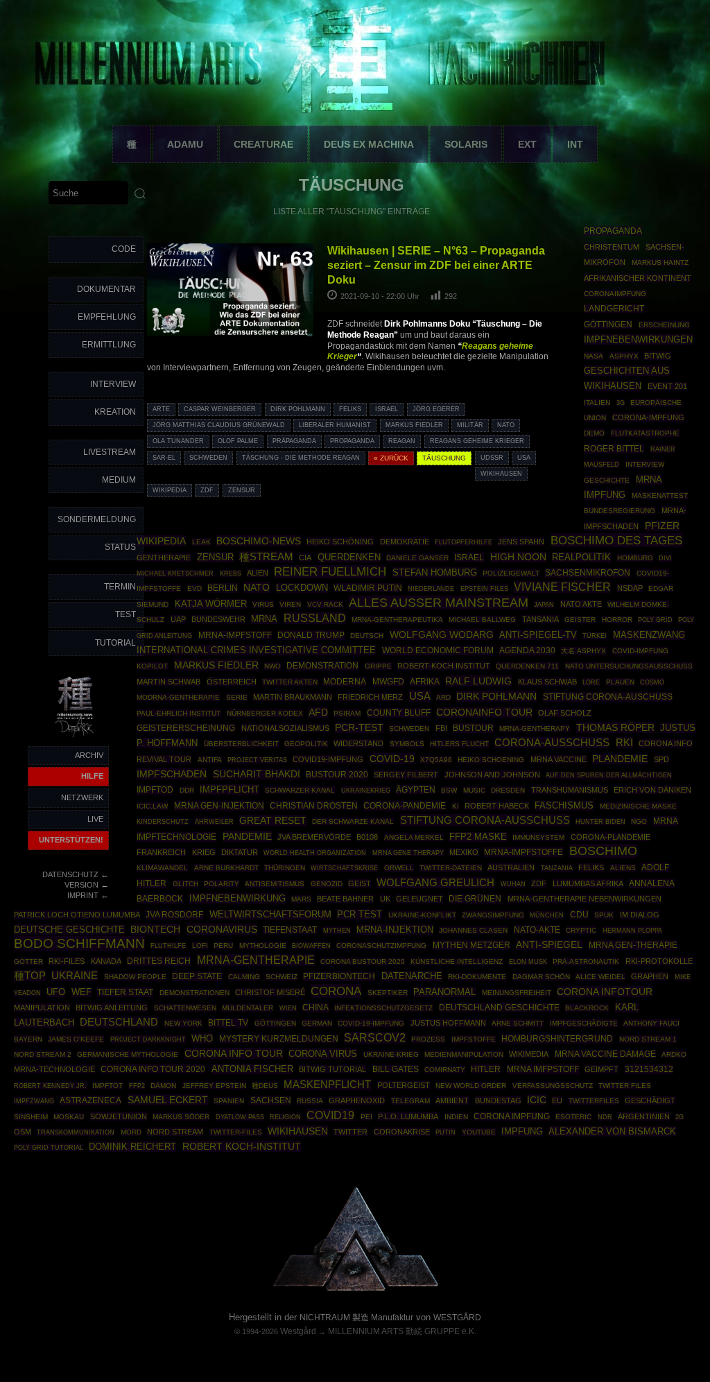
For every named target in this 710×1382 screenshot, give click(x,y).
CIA (305, 557)
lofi (200, 945)
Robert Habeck (497, 806)
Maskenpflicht (327, 1084)
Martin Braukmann (292, 697)
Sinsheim (31, 1117)
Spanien (229, 1101)
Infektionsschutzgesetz (383, 1008)
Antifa (210, 759)
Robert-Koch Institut (443, 666)
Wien (288, 1008)
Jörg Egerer (436, 409)
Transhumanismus (569, 790)
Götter (28, 961)
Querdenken (349, 557)
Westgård (298, 1331)
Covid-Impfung (640, 651)
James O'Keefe (76, 1039)
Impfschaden (172, 773)
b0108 (367, 837)
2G (679, 1117)
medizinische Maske (638, 806)
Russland (315, 618)
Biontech (155, 929)
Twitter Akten (290, 682)
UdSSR (491, 457)
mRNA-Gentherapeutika (397, 619)
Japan (544, 604)
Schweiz (281, 977)
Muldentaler (247, 1008)
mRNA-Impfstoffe (523, 852)
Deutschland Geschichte (499, 1007)
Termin (120, 586)
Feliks (350, 409)
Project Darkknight (148, 1039)
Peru (223, 945)
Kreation (115, 412)
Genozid (327, 884)
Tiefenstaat (290, 930)
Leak (201, 542)
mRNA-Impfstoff (235, 635)
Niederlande (431, 588)
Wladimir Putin (368, 587)
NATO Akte (581, 604)
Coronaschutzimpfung (381, 945)
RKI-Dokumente (477, 977)
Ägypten (415, 789)
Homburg (635, 558)
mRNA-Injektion (394, 929)
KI (455, 806)
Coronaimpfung (615, 293)
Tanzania (557, 868)
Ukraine (74, 975)
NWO (272, 666)
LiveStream (109, 452)
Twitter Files (624, 1085)
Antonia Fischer (252, 1069)
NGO (639, 821)
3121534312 (649, 1069)
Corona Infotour (604, 991)
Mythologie (262, 945)
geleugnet (419, 899)
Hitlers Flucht (459, 744)
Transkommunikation (75, 1132)
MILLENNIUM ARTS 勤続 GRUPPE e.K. (402, 1331)
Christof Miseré (270, 992)
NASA (593, 356)
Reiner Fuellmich (330, 571)
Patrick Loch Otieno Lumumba (77, 914)
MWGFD (388, 681)
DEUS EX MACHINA (369, 144)
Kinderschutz (163, 821)
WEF (81, 992)
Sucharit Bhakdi (256, 774)
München (547, 915)
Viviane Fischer (562, 587)
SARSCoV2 (375, 1038)
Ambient (452, 1100)
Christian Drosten (314, 805)
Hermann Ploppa (632, 930)
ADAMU (185, 144)
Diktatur (239, 852)
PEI (366, 1117)
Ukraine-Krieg (391, 1054)
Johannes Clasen (473, 930)
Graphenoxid (357, 1100)
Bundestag (498, 1100)
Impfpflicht (229, 789)
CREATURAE (263, 144)
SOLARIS (465, 144)
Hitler (486, 1068)
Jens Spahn (521, 541)
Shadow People (135, 977)
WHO (202, 1038)
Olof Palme (238, 441)
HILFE (92, 776)
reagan (401, 441)
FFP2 (137, 1085)
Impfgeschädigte (584, 1023)
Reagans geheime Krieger (477, 441)
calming (244, 977)
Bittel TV (228, 1023)
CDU (579, 914)
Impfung (522, 1132)
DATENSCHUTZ (70, 874)
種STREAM (266, 556)
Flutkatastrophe (645, 433)
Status (120, 547)
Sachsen (270, 1100)
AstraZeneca (90, 1100)
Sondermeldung (97, 519)
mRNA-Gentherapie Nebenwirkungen (584, 899)
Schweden (208, 457)
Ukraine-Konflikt (422, 915)
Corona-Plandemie (610, 837)
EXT (527, 144)
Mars (301, 899)
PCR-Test (359, 728)
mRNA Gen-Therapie (633, 945)
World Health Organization (314, 852)
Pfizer (662, 526)
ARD (443, 697)
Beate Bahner (345, 899)
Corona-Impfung (648, 417)
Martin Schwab (168, 681)
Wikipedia (170, 490)
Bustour (473, 728)
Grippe (378, 666)
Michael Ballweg (482, 619)
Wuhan (513, 884)
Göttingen (275, 1023)
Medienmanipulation (463, 1054)
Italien (597, 402)
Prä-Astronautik (586, 961)
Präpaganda (294, 441)
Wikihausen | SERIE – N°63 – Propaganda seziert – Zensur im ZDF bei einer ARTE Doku (436, 265)
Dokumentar (106, 289)
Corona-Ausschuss (551, 742)
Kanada (106, 961)
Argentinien (644, 1116)
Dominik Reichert (132, 1146)
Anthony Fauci (651, 1023)
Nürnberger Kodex (265, 713)
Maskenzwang (649, 635)
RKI (624, 742)
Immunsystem (538, 837)
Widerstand (358, 743)
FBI (441, 728)
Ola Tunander (178, 441)
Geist (359, 883)
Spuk (604, 915)
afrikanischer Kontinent (637, 278)
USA (523, 457)
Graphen (649, 976)
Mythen (337, 930)
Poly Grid (655, 619)
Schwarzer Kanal (300, 790)
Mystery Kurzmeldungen (278, 1039)
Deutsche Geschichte (69, 929)
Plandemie (620, 759)
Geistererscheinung (186, 728)
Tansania (540, 619)
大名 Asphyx (583, 651)
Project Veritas (257, 760)
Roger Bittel (614, 449)
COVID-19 (392, 758)
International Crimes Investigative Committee (256, 650)
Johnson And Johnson (492, 774)
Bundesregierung (619, 511)
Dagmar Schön (541, 977)
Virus (263, 604)
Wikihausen (501, 473)
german (317, 1023)
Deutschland (119, 1022)
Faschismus (564, 806)
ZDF (207, 490)
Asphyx (624, 356)
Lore (591, 682)
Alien (257, 573)
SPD (661, 759)
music (474, 790)
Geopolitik (306, 744)
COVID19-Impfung (328, 759)
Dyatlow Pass (240, 1117)
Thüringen (284, 868)
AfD (318, 712)
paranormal (444, 992)
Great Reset (272, 820)
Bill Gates (395, 1069)
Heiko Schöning (340, 541)
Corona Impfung (512, 1116)
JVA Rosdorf (174, 914)
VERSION (81, 885)
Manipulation (42, 1007)
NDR (605, 1117)
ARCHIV (89, 755)
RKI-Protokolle (659, 961)
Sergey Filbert (406, 774)
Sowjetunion (118, 1116)
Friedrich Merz (370, 697)
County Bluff (399, 713)
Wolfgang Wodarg (442, 634)
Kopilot (152, 666)
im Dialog (639, 914)
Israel (386, 409)
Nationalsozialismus (285, 728)
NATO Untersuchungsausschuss (629, 666)
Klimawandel (162, 868)
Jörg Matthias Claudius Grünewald (219, 425)
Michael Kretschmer (175, 573)
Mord (131, 1132)
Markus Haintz (660, 262)
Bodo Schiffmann (79, 943)
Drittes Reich (159, 961)
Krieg (204, 852)
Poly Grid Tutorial (48, 1147)
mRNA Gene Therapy (408, 852)
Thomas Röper (615, 727)
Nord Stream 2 (42, 1054)
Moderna (344, 681)
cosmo (652, 682)
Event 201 (667, 386)
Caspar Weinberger (220, 409)
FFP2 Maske (478, 837)
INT (575, 144)
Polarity (221, 884)
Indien (456, 1117)
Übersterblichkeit (241, 744)
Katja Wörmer (211, 604)
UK (385, 899)
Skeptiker (387, 992)
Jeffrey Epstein (214, 1085)
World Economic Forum (438, 650)
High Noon (518, 557)
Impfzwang (34, 1101)
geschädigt (650, 1100)
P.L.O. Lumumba (408, 1116)
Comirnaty (444, 1069)
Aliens (623, 868)
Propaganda (352, 441)
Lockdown (302, 588)
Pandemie (247, 836)
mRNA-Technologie (54, 1069)
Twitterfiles (594, 1101)
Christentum (611, 247)
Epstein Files (484, 588)
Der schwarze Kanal (353, 821)
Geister (580, 619)
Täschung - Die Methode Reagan (301, 457)
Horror (617, 619)
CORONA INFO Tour (233, 1053)
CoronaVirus (222, 929)
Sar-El (164, 457)
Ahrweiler (214, 821)
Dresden (508, 790)
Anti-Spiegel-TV (538, 635)
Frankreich (161, 852)
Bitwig (657, 356)
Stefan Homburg (434, 572)
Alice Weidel (600, 977)
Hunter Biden (600, 821)
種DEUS (265, 1085)
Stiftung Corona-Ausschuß (485, 820)
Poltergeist (403, 1085)
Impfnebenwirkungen (638, 339)
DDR (187, 790)
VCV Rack (325, 604)
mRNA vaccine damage (605, 1054)
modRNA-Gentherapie (178, 697)
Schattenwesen (185, 1008)
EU (557, 1100)
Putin (445, 1132)
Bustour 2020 (337, 774)
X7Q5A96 (436, 759)
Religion (285, 1117)
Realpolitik (581, 557)
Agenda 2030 (527, 650)
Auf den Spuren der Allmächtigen (609, 775)
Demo (594, 433)
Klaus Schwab (547, 681)
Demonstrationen (194, 992)
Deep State (197, 976)
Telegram (410, 1101)
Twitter (350, 1132)
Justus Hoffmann (448, 1023)
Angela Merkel (414, 837)
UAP (178, 619)
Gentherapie (164, 557)
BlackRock (587, 1008)
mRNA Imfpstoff (543, 1069)
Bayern (28, 1039)
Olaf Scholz (564, 713)
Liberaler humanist (335, 425)
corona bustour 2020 (362, 961)
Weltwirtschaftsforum (270, 914)
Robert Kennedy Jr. (50, 1085)
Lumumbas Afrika (588, 883)
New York (183, 1023)
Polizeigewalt (511, 573)
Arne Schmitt (518, 1023)
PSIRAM (347, 713)
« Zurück (391, 458)
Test (125, 614)
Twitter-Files (235, 1132)
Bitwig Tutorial (332, 1069)
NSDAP (630, 588)
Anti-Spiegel (549, 945)
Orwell (399, 868)
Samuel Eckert (168, 1099)
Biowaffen (311, 945)
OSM (22, 1132)
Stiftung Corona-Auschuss (608, 697)
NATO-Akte (537, 929)
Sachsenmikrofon (587, 573)
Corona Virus (322, 1053)
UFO (55, 992)
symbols (407, 744)
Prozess (428, 1039)
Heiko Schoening (491, 759)
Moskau (68, 1117)
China (315, 1007)
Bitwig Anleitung (112, 1007)
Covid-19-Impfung (371, 1023)
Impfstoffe (473, 1039)
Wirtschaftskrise (344, 868)
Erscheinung (664, 325)
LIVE (95, 819)
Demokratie (404, 541)
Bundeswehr (218, 619)
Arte (161, 409)
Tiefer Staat (125, 992)
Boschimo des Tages (616, 540)
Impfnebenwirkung (237, 898)
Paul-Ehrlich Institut (178, 713)
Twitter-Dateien (450, 868)
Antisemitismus (274, 884)
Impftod (155, 790)
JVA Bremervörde (314, 837)
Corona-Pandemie (404, 806)
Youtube (479, 1132)
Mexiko (463, 852)
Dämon (163, 1085)
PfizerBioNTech (339, 976)
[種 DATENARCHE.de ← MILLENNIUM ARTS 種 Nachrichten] (75, 737)
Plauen (620, 682)
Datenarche (411, 976)
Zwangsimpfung (493, 915)
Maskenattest (660, 495)
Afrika (425, 681)
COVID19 (330, 1115)
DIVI (665, 558)
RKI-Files (67, 961)
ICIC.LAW (152, 806)
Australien (511, 867)
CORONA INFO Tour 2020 (153, 1068)
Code (124, 249)
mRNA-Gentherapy (534, 728)
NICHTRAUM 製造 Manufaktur (356, 1317)
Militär (470, 425)
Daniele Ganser (417, 558)
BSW (449, 790)
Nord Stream (175, 1132)
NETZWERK (82, 797)
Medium (119, 480)
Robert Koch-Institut (241, 1146)
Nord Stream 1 (648, 1039)
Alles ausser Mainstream (438, 603)
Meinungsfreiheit (516, 992)
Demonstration (322, 666)
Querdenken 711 (527, 666)
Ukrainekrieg (365, 790)
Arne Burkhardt (226, 868)
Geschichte (607, 480)
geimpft (601, 1069)
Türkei (594, 635)
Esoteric (573, 1117)
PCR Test (359, 914)
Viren (290, 604)
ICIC (536, 1099)
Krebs (230, 573)
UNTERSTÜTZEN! (71, 840)
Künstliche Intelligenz (456, 961)
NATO (505, 425)
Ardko (673, 1054)
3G (620, 402)
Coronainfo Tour (484, 712)
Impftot (107, 1085)
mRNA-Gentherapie (256, 960)
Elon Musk (528, 961)
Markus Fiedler (414, 425)
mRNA (264, 619)
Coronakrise (402, 1132)
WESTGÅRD (457, 1317)
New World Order (470, 1085)
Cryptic (581, 930)
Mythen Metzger (471, 945)
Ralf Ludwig (478, 680)
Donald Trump (311, 635)
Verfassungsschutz (552, 1085)
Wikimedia (528, 1054)
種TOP (30, 975)
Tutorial (115, 643)
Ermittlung (109, 344)
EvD (194, 588)
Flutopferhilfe (463, 542)
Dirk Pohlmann (297, 409)
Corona (336, 991)
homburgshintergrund (557, 1039)
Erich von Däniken (652, 790)
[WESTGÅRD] (355, 1288)
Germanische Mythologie (127, 1054)
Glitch (185, 884)
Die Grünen (475, 899)
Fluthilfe (168, 945)
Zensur (241, 490)
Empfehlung (107, 317)
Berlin (222, 588)
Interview (113, 384)
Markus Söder (181, 1117)
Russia (310, 1101)
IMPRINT (82, 895)
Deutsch (366, 635)
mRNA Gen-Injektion (219, 806)
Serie (237, 697)
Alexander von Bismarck (612, 1131)
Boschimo (603, 851)
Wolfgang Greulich (435, 882)
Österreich (232, 681)
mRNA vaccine (558, 759)
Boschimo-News (258, 540)
